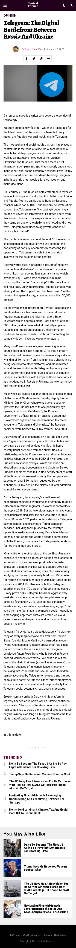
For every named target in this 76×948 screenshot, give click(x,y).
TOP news (15, 935)
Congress (36, 935)
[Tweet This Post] (34, 58)
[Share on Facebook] (27, 58)
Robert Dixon (31, 49)
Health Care (60, 935)
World (26, 935)
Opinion (48, 935)
